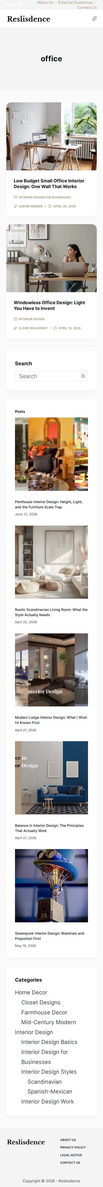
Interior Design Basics (49, 1042)
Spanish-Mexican (50, 1091)
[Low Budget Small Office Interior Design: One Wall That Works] (51, 136)
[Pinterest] (14, 5)
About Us (45, 2)
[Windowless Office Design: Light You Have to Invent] (51, 258)
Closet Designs (40, 1002)
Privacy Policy (73, 1147)
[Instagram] (20, 5)
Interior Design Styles (49, 1071)
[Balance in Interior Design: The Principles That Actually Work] (51, 778)
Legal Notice (71, 1155)
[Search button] (83, 376)
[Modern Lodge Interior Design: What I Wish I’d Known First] (51, 670)
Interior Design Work (47, 1101)
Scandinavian (45, 1081)
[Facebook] (8, 5)
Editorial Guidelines (75, 2)
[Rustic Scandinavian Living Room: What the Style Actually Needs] (51, 562)
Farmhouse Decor (44, 1012)
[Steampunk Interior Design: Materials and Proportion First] (51, 885)
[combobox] (46, 376)
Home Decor (31, 992)
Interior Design (31, 319)
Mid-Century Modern (48, 1022)
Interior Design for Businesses (45, 197)
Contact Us (87, 7)
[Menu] (94, 18)
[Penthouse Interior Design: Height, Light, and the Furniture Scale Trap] (51, 454)
